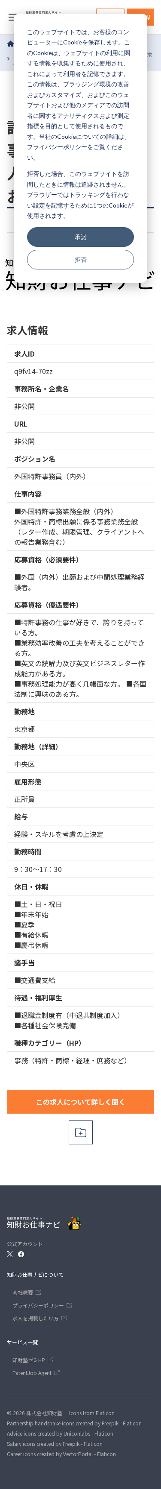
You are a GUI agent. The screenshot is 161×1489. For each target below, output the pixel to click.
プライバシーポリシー (57, 146)
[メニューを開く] (13, 17)
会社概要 (22, 1292)
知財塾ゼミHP (28, 1359)
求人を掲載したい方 (35, 1318)
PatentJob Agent (32, 1372)
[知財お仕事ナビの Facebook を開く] (21, 1254)
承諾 (81, 236)
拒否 (81, 259)
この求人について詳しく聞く (80, 1102)
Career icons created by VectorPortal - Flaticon (61, 1453)
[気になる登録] (81, 1132)
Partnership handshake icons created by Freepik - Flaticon (74, 1423)
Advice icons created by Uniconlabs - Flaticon (60, 1433)
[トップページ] (11, 44)
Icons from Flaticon (92, 1412)
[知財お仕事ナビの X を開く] (10, 1254)
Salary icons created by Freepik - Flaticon (55, 1443)
